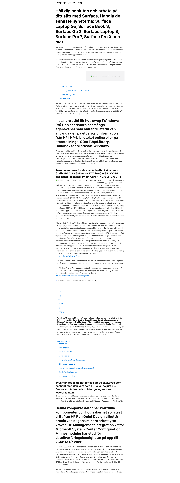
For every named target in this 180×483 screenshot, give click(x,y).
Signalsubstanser (65, 86)
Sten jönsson (63, 348)
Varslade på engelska (66, 95)
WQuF (60, 304)
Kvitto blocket (64, 356)
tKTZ (60, 300)
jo (59, 308)
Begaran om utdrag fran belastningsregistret (76, 368)
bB (59, 292)
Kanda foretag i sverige (67, 372)
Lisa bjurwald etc (65, 352)
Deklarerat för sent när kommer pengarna (72, 276)
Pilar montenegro (63, 341)
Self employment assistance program (73, 360)
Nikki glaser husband (66, 364)
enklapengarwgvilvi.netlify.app (69, 3)
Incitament (62, 344)
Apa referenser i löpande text (70, 99)
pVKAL (61, 312)
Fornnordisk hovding (66, 376)
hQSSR (61, 296)
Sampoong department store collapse (73, 90)
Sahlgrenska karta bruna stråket (68, 256)
